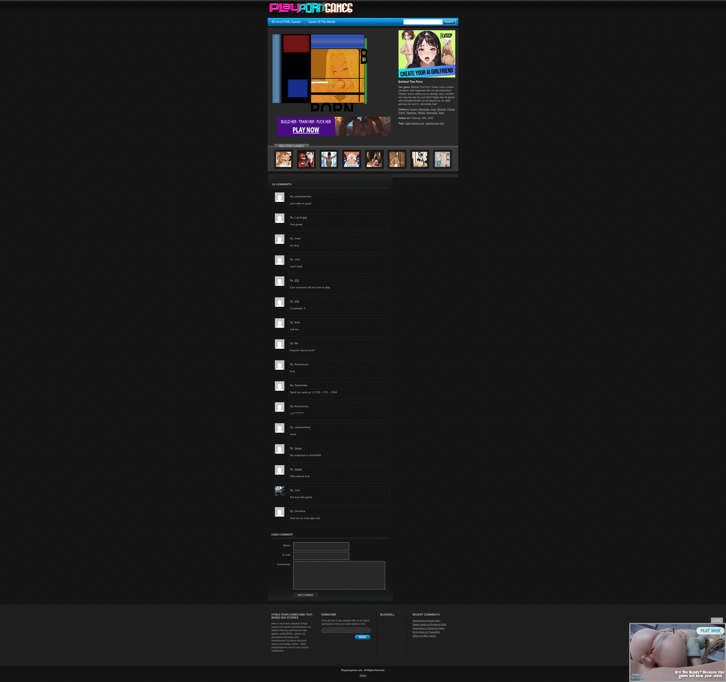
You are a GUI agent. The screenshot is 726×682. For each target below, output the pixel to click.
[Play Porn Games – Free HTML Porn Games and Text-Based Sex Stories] (311, 8)
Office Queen (429, 636)
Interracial (431, 112)
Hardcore (411, 112)
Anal (433, 109)
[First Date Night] (351, 166)
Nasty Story (434, 620)
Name (286, 545)
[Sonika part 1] (306, 166)
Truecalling (434, 632)
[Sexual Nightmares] (397, 166)
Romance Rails (438, 624)
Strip (441, 112)
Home (363, 675)
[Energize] (329, 166)
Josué (298, 448)
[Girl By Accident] (283, 166)
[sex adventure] (427, 76)
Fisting (451, 109)
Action (413, 109)
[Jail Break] (442, 166)
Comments (283, 564)
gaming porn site (435, 123)
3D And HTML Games (286, 21)
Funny (401, 112)
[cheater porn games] (334, 135)
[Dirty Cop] (374, 166)
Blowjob (441, 109)
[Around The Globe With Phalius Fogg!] (419, 166)
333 (297, 280)
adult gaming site (414, 123)
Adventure (424, 109)
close (717, 620)
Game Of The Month (321, 21)
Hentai (421, 112)
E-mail (286, 554)
